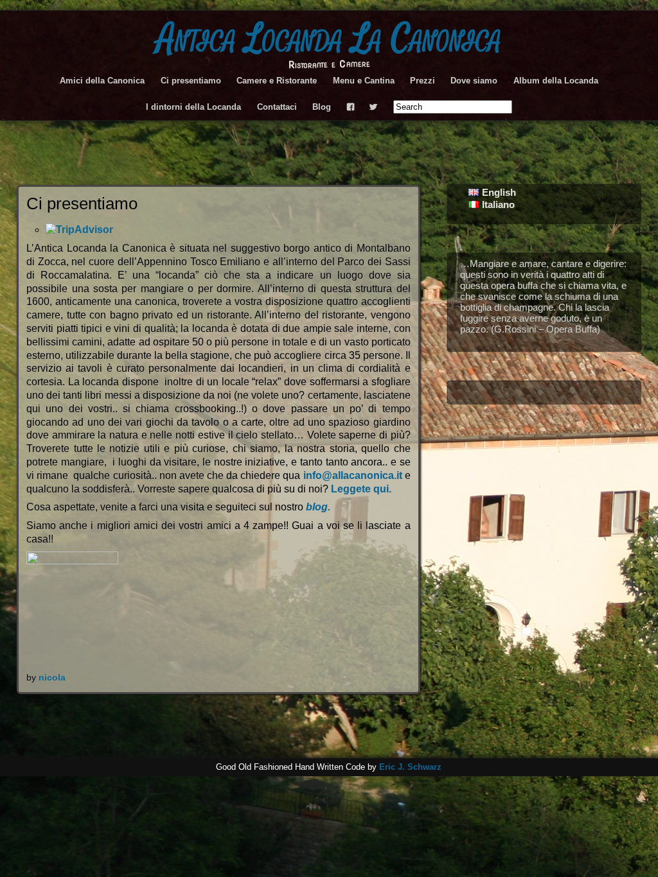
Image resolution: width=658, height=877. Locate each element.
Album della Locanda (555, 80)
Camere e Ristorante (276, 80)
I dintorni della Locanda (193, 107)
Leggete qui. (361, 488)
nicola (52, 677)
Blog (321, 107)
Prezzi (422, 80)
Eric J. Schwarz (410, 767)
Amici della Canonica (102, 80)
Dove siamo (473, 80)
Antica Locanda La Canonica (329, 39)
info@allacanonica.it (352, 475)
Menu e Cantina (364, 80)
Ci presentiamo (191, 80)
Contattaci (277, 107)
